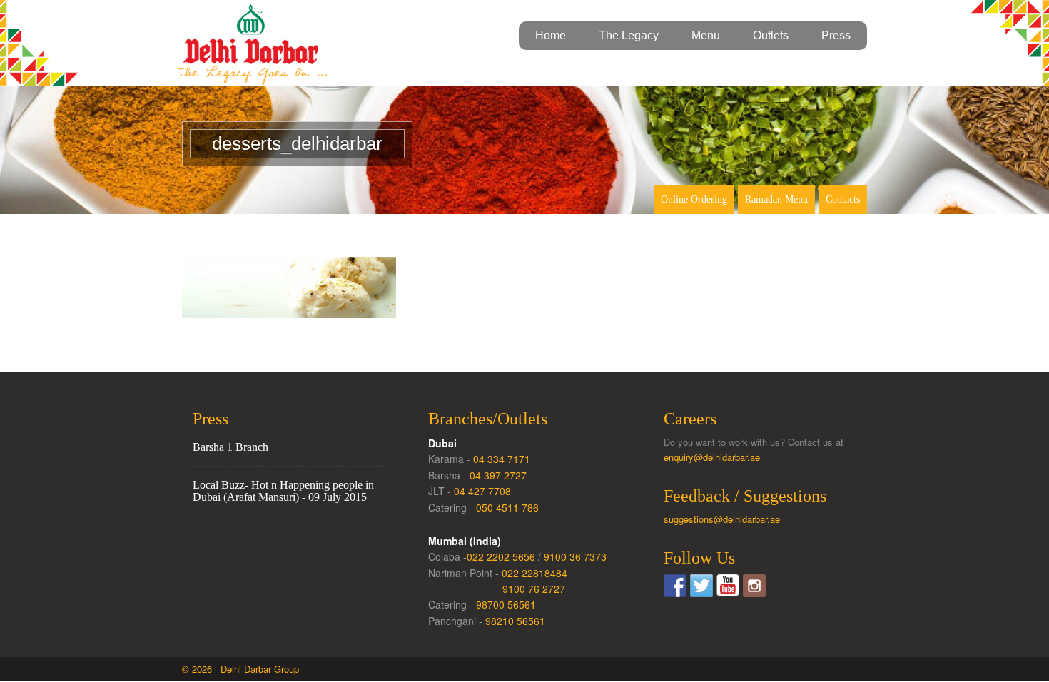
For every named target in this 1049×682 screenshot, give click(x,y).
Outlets (771, 35)
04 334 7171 (501, 459)
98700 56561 (506, 604)
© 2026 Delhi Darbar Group (240, 669)
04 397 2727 (498, 475)
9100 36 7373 (575, 556)
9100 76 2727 (533, 588)
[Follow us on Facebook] (675, 585)
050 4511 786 (507, 507)
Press (836, 35)
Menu (705, 35)
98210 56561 (515, 621)
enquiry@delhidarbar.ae (712, 457)
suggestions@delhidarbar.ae (722, 519)
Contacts (843, 199)
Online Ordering (694, 199)
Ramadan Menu (776, 199)
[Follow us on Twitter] (701, 585)
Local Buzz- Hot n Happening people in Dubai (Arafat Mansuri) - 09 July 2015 (283, 491)
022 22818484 (534, 573)
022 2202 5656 (501, 556)
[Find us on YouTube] (727, 585)
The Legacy (629, 35)
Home (550, 35)
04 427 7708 (482, 491)
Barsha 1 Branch (230, 447)
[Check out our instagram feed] (754, 585)
